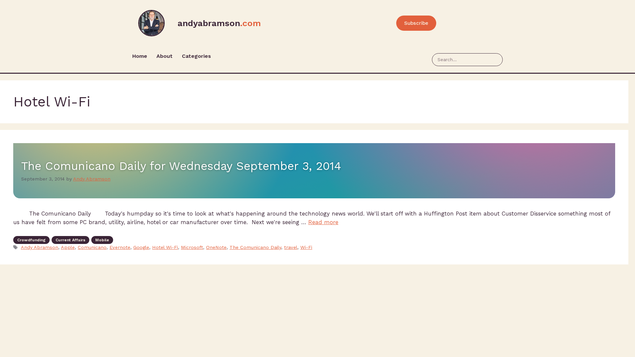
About (164, 56)
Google (141, 247)
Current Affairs (70, 240)
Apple (68, 247)
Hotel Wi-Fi (165, 247)
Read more (323, 222)
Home (139, 56)
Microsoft (192, 247)
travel (290, 247)
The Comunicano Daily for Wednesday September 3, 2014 (181, 166)
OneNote (216, 247)
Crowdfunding (31, 240)
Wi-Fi (306, 247)
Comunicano (92, 247)
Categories (196, 56)
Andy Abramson (39, 247)
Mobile (102, 240)
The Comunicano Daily (255, 247)
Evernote (119, 247)
